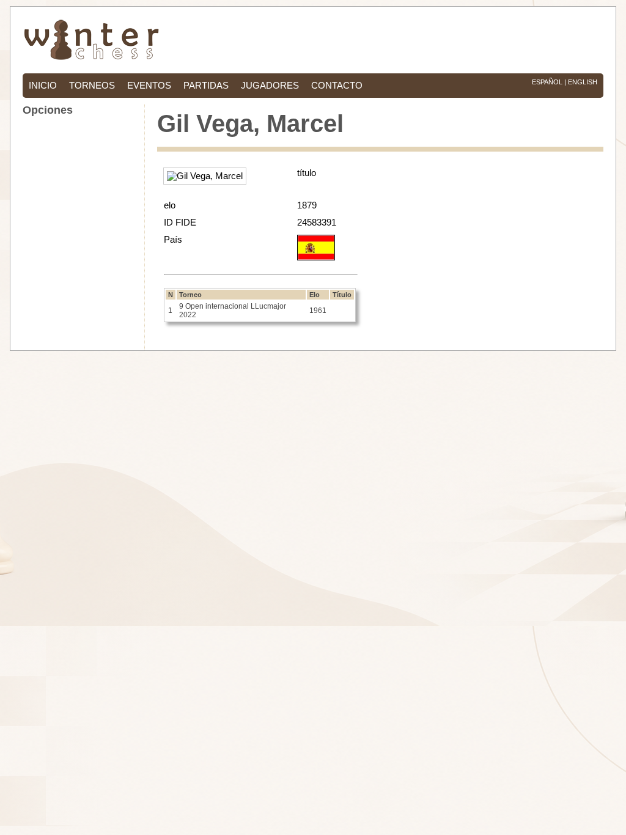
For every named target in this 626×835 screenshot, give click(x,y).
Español (547, 82)
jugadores (270, 85)
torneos (92, 85)
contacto (337, 85)
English (582, 82)
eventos (149, 85)
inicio (43, 85)
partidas (206, 85)
